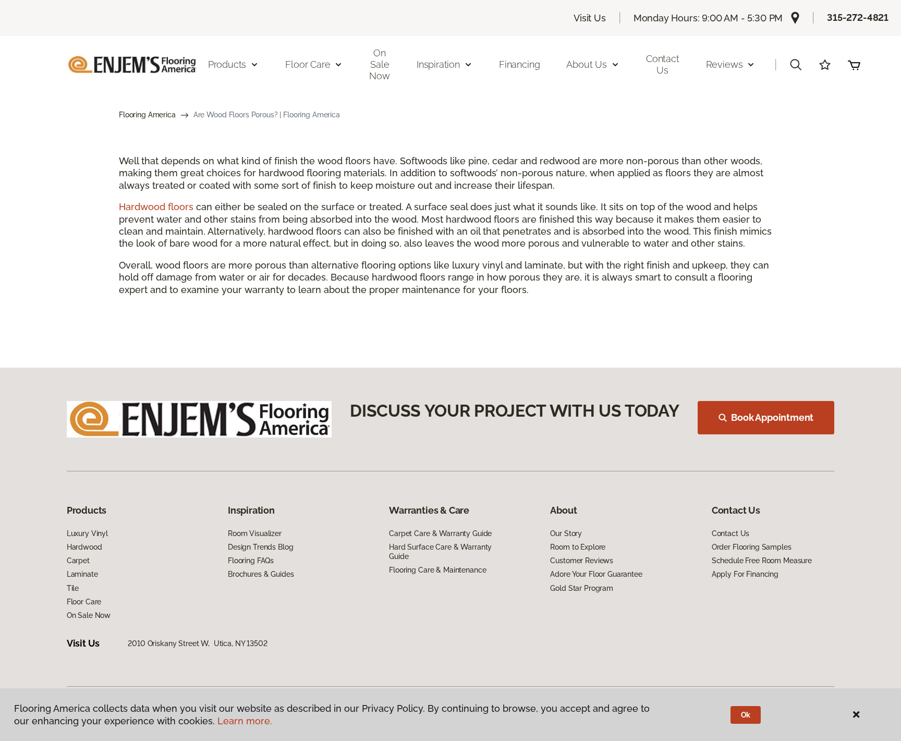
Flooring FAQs (251, 560)
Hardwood (84, 547)
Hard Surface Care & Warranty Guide (440, 552)
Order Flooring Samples (752, 547)
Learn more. (244, 720)
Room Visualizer (255, 533)
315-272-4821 (857, 17)
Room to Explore (577, 547)
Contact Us (662, 64)
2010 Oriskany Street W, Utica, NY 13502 (197, 643)
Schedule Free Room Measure (762, 560)
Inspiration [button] (438, 64)
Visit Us (590, 18)
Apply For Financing (745, 574)
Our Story (566, 533)
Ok (746, 715)
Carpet (78, 560)
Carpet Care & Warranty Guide (440, 533)
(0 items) (854, 64)
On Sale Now (379, 64)
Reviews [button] (724, 64)
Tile (73, 588)
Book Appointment (772, 417)
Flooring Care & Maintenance (437, 570)
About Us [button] (586, 64)
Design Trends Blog (260, 547)
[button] (795, 64)
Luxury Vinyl (87, 533)
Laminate (82, 574)
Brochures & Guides (261, 574)
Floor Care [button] (307, 64)
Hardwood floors (156, 206)
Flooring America (147, 115)
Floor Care (84, 602)
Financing (519, 64)
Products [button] (227, 64)
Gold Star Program (581, 588)
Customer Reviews (581, 560)
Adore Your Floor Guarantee (596, 574)
